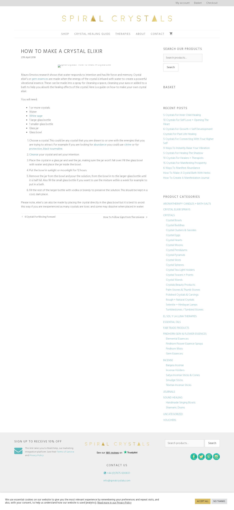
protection (35, 149)
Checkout (212, 3)
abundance (100, 145)
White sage (35, 116)
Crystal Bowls (174, 220)
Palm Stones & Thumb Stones (183, 290)
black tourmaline (52, 149)
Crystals (169, 215)
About (141, 34)
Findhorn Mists (174, 349)
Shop (65, 34)
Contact (157, 34)
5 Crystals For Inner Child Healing (182, 115)
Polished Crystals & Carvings (182, 295)
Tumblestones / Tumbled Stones (184, 310)
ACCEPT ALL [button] (202, 501)
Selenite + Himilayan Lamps (181, 305)
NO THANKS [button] (219, 501)
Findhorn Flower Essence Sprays (184, 344)
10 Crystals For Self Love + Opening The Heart (186, 122)
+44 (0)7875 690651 (118, 473)
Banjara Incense (175, 365)
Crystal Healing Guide (92, 34)
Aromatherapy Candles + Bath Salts (187, 204)
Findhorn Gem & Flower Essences (185, 334)
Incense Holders (175, 370)
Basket (198, 3)
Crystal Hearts (174, 240)
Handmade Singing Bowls (180, 402)
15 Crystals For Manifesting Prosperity (185, 163)
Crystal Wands (174, 280)
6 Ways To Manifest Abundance (181, 168)
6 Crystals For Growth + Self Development (188, 129)
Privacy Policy (36, 455)
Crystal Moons (174, 245)
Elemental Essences (177, 339)
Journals (169, 392)
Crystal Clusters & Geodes (181, 230)
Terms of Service (65, 452)
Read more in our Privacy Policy (114, 503)
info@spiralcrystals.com (116, 481)
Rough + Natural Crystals (180, 300)
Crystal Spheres (175, 265)
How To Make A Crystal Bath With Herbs (186, 173)
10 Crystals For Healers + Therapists (183, 158)
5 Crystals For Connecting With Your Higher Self (188, 141)
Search (171, 67)
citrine (127, 145)
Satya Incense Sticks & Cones (183, 375)
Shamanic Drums (175, 407)
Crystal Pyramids (175, 255)
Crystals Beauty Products (180, 285)
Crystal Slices (173, 260)
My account (183, 3)
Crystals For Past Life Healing (179, 134)
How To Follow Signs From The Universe (123, 217)
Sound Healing (172, 398)
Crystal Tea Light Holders (180, 270)
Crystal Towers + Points (179, 275)
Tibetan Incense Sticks (178, 385)
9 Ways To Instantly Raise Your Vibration (186, 148)
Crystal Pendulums (176, 250)
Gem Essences (174, 354)
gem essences (40, 79)
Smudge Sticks (174, 380)
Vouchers (169, 420)
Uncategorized (173, 414)
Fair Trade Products (176, 328)
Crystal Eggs (173, 235)
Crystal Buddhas (175, 225)
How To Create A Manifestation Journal (186, 178)
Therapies (123, 34)
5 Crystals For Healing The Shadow (183, 153)
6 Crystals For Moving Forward (40, 217)
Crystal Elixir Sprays (176, 209)
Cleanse (33, 154)
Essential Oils (172, 322)
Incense (168, 360)
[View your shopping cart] (171, 34)
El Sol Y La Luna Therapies (180, 316)
